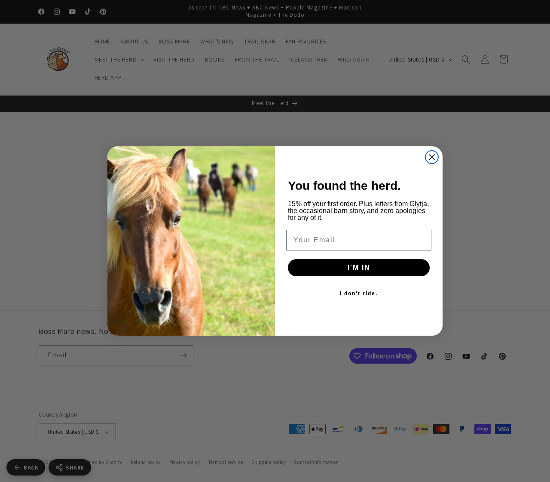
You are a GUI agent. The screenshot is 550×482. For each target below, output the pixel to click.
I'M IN (359, 267)
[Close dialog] (431, 157)
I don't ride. (359, 293)
